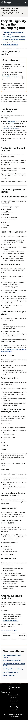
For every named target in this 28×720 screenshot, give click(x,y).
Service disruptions (14, 695)
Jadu (17, 716)
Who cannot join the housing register (14, 37)
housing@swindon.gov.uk (10, 128)
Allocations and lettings (9, 10)
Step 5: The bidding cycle (10, 672)
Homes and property (12, 8)
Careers (14, 704)
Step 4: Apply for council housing (13, 669)
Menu (25, 3)
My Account (22, 3)
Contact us (14, 698)
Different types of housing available (14, 39)
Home (2, 8)
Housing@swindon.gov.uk (10, 76)
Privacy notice (14, 710)
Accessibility (14, 707)
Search (18, 3)
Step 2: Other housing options (12, 660)
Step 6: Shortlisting (8, 675)
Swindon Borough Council (14, 688)
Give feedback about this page (9, 630)
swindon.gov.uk (7, 2)
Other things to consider (10, 44)
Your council (14, 701)
